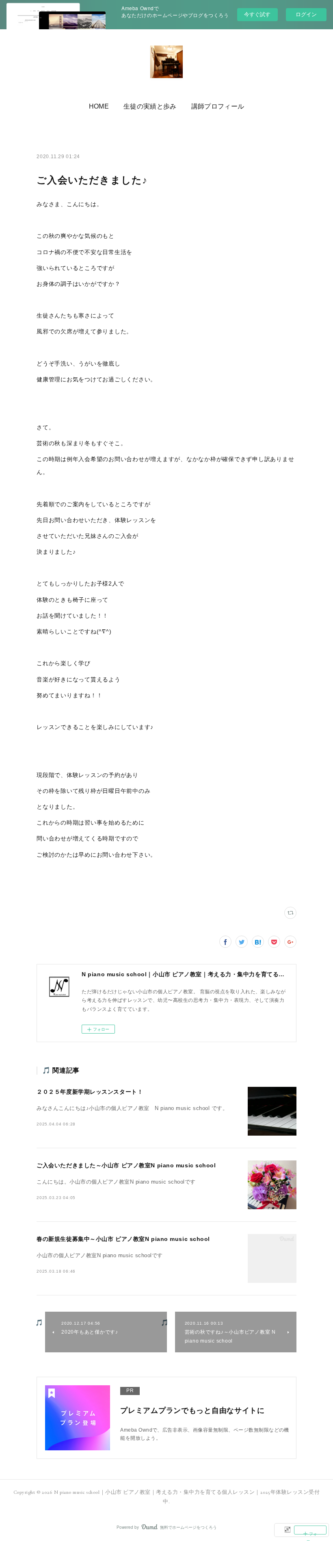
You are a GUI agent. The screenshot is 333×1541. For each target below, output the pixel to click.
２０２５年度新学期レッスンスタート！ (90, 1091)
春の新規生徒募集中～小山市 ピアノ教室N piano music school (123, 1239)
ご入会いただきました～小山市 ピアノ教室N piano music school (126, 1165)
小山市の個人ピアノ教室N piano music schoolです (100, 1255)
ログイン (306, 14)
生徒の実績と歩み (150, 106)
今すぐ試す (257, 14)
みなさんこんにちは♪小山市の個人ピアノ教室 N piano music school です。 (132, 1108)
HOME (99, 106)
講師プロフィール (217, 106)
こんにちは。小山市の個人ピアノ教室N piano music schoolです (116, 1182)
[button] (99, 106)
